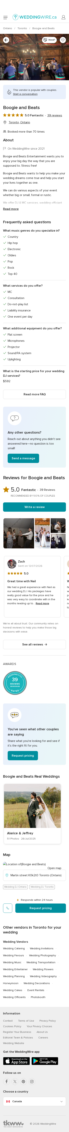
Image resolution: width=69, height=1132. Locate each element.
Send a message (23, 458)
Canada (17, 1101)
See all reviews (32, 644)
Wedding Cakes (12, 990)
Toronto (22, 28)
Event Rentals (35, 990)
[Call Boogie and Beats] (7, 908)
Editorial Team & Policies (18, 1037)
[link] (32, 814)
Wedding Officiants (14, 997)
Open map (54, 868)
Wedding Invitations (41, 948)
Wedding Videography (43, 976)
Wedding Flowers (43, 969)
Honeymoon (10, 983)
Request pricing (23, 756)
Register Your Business (17, 1032)
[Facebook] (6, 1081)
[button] (34, 437)
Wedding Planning (14, 976)
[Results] (6, 40)
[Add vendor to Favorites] (63, 40)
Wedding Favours (13, 955)
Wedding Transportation (40, 962)
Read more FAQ (35, 394)
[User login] (63, 17)
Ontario (8, 28)
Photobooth (38, 997)
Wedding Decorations (37, 983)
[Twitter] (15, 1081)
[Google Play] (44, 1064)
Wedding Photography (42, 955)
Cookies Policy (12, 1026)
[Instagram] (31, 1081)
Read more (11, 209)
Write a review (35, 507)
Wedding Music (12, 962)
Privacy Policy (47, 1020)
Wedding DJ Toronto (42, 886)
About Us (42, 1032)
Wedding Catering (14, 948)
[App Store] (16, 1064)
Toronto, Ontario (19, 122)
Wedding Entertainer (15, 969)
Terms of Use (26, 1020)
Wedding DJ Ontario (15, 886)
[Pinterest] (23, 1081)
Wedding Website (13, 1043)
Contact (8, 1020)
